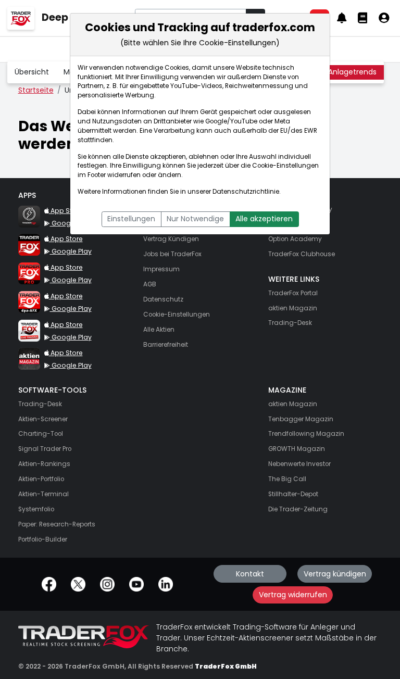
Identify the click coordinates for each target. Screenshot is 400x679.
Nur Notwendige (195, 218)
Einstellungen (131, 218)
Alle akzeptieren (264, 218)
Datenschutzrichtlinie (246, 191)
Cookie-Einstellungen (285, 165)
